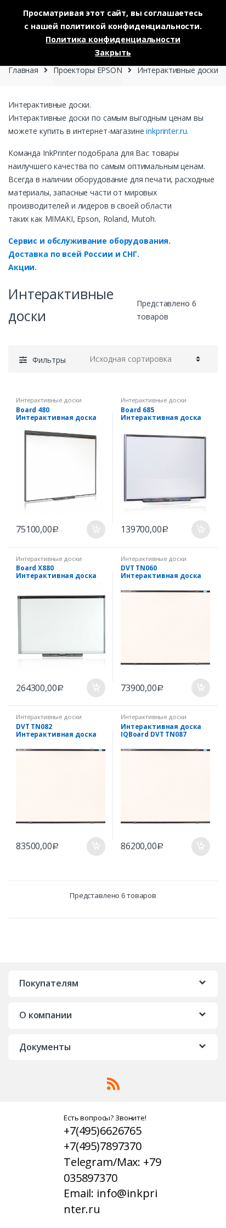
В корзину (95, 529)
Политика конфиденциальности (113, 39)
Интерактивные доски (49, 400)
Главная (23, 70)
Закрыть (113, 52)
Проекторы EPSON (87, 70)
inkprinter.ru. (167, 131)
